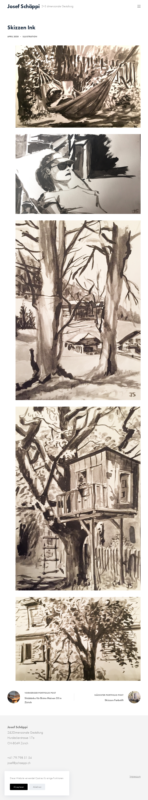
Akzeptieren (19, 786)
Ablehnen (37, 786)
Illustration (30, 36)
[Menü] (139, 6)
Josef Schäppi (23, 6)
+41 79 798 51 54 (19, 757)
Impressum (135, 776)
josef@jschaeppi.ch (19, 763)
